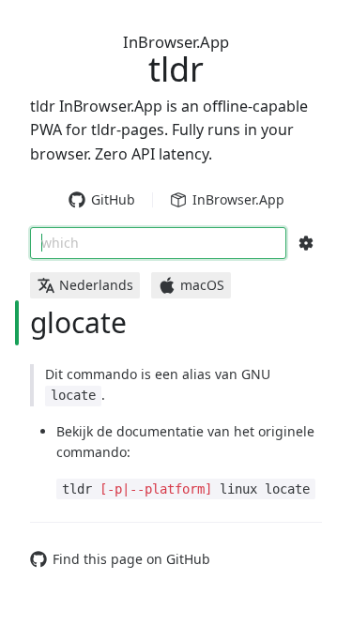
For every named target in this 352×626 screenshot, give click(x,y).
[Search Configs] (306, 243)
